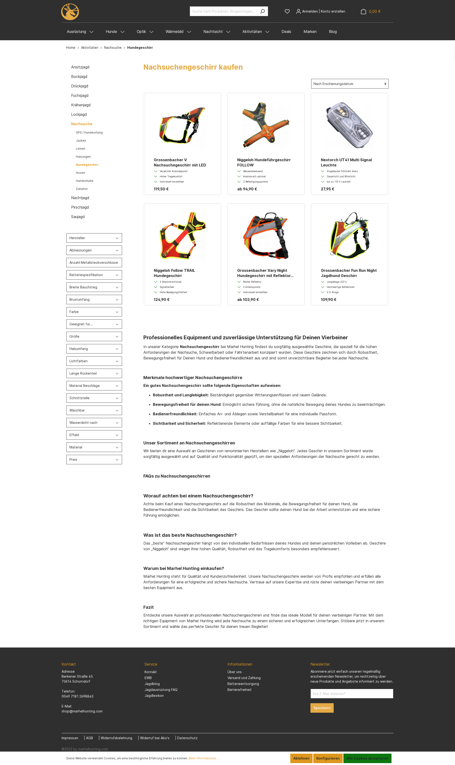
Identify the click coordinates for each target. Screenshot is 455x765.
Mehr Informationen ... (204, 758)
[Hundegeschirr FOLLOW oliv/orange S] (266, 125)
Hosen (80, 172)
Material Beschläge (84, 386)
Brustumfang (79, 299)
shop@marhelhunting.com (82, 711)
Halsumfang (78, 349)
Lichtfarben (78, 361)
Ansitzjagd (80, 67)
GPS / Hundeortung (89, 132)
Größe (74, 336)
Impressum (70, 738)
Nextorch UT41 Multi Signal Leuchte (346, 162)
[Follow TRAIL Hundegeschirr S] (182, 236)
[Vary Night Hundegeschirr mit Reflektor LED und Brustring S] (266, 236)
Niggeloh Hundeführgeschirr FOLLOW (264, 162)
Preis (73, 459)
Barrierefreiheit (240, 690)
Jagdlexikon (154, 695)
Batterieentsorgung (243, 684)
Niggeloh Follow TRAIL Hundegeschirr (174, 273)
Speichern (322, 708)
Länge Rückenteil (83, 373)
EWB (148, 678)
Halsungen (83, 156)
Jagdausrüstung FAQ (161, 690)
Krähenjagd (81, 105)
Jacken (81, 140)
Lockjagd (79, 114)
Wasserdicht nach (83, 423)
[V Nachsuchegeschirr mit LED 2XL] (182, 125)
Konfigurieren (328, 758)
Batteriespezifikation (86, 275)
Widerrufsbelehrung (116, 738)
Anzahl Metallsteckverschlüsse (93, 262)
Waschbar (77, 410)
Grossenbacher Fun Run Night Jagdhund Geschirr (349, 273)
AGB (89, 738)
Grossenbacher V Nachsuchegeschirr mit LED (180, 162)
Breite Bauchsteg (83, 287)
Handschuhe (84, 181)
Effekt (74, 435)
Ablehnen (301, 758)
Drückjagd (79, 86)
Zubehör (82, 189)
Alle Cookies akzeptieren (367, 758)
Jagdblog (152, 684)
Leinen (80, 148)
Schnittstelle (79, 398)
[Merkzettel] (287, 11)
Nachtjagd (80, 197)
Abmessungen (80, 250)
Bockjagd (79, 76)
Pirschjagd (80, 207)
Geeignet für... (81, 324)
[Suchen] (262, 11)
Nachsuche (81, 123)
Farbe (74, 312)
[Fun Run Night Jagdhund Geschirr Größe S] (349, 236)
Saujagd (78, 216)
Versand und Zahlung (244, 678)
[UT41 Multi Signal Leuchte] (349, 125)
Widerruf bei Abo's (154, 738)
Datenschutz (187, 738)
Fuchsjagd (80, 95)
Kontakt (151, 672)
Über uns (235, 672)
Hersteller (77, 238)
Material (75, 447)
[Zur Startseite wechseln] (70, 12)
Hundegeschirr (87, 164)
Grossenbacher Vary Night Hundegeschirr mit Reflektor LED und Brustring (264, 273)
